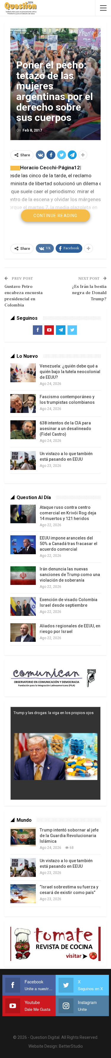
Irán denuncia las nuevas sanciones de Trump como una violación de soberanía (70, 575)
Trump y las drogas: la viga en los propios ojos (54, 713)
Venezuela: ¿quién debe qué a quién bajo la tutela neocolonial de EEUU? (70, 372)
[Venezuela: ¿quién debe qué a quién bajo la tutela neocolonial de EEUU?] (23, 372)
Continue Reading (55, 215)
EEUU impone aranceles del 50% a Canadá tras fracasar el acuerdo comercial (68, 544)
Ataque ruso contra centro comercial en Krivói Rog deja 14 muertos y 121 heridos (68, 513)
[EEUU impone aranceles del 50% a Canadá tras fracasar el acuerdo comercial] (23, 544)
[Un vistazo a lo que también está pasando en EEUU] (23, 460)
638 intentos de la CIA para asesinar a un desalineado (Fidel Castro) (65, 429)
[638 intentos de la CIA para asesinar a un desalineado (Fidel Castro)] (23, 429)
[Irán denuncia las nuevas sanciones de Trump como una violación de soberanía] (23, 575)
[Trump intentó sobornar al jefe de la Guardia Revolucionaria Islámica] (23, 836)
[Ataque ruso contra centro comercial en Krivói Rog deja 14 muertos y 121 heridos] (23, 514)
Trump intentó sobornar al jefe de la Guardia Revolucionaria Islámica (69, 836)
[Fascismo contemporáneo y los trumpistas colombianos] (23, 403)
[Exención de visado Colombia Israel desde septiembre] (23, 606)
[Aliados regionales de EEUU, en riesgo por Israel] (23, 632)
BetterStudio (71, 1046)
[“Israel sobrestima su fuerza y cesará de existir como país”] (23, 893)
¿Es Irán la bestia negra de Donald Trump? (89, 293)
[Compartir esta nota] (16, 168)
